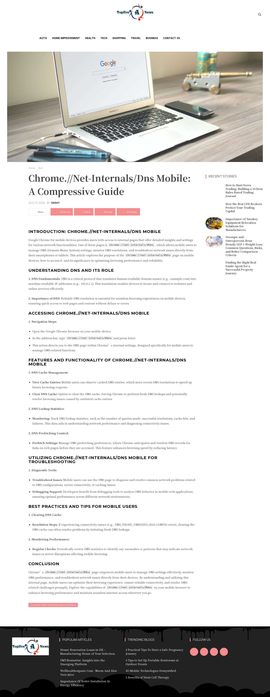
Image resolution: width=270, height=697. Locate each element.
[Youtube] (224, 652)
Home (31, 168)
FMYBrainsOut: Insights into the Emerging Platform (82, 662)
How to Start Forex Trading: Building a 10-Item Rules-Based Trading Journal (244, 190)
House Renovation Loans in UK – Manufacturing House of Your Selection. (88, 651)
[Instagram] (204, 652)
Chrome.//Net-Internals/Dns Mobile (53, 605)
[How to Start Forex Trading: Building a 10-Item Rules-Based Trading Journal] (214, 189)
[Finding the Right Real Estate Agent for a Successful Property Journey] (214, 267)
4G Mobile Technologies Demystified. (151, 671)
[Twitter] (214, 652)
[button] (259, 14)
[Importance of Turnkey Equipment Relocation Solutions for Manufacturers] (214, 223)
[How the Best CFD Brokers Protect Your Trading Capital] (214, 208)
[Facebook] (194, 652)
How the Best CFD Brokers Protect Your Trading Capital (244, 207)
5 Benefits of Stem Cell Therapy (147, 677)
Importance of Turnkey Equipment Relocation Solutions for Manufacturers (242, 224)
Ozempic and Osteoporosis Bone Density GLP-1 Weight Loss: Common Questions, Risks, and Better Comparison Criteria (244, 246)
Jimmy (55, 203)
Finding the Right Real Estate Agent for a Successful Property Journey (241, 268)
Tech (40, 168)
